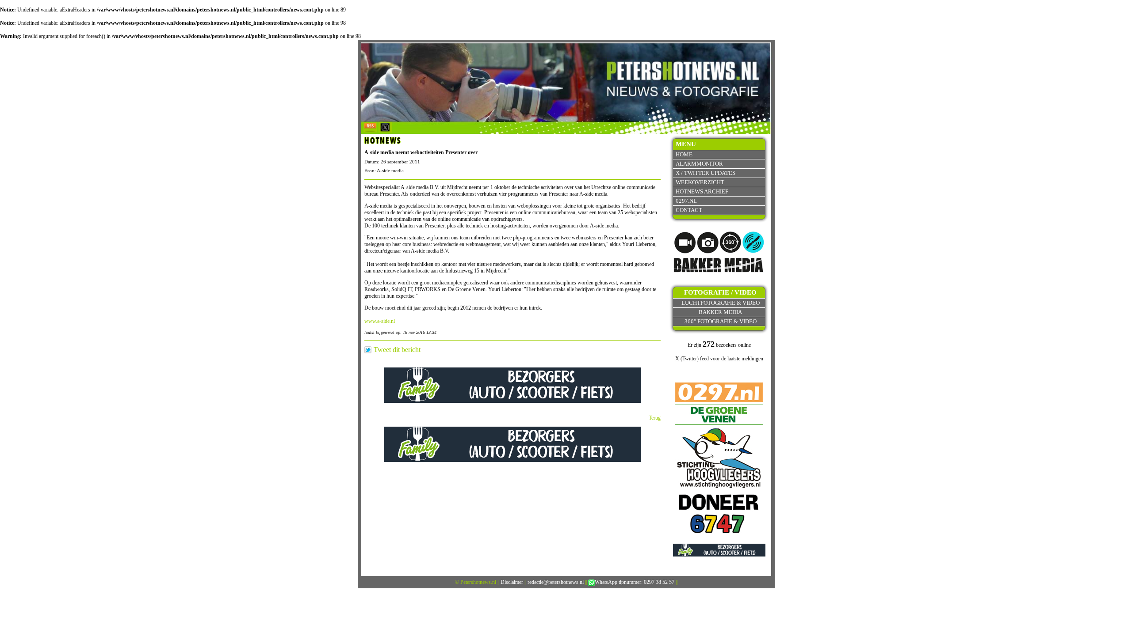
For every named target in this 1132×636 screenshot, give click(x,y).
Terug (655, 418)
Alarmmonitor (699, 163)
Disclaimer (512, 582)
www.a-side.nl (379, 321)
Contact (689, 210)
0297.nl (686, 200)
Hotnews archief (702, 191)
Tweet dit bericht (397, 349)
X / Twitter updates (705, 173)
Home (684, 154)
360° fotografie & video (721, 321)
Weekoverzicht (700, 182)
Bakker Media (720, 312)
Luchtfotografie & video (720, 302)
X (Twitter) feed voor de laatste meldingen (719, 359)
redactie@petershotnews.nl (556, 582)
